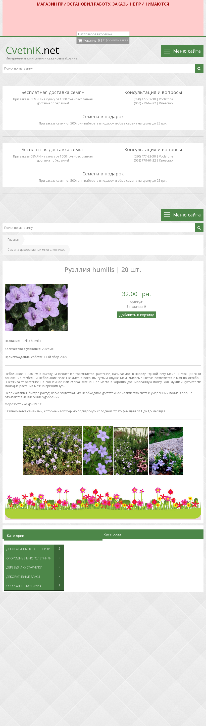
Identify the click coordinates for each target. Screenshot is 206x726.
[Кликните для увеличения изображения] (36, 307)
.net (32, 50)
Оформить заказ (115, 40)
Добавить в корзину (136, 314)
